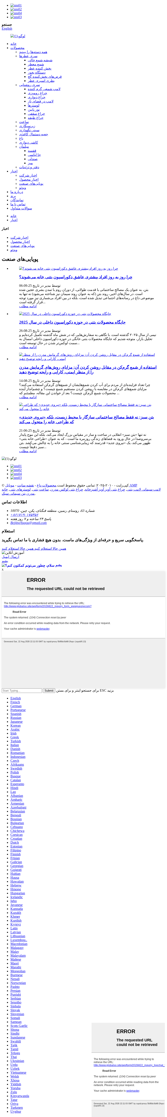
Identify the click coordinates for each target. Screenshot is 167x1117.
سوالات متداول (21, 208)
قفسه (32, 150)
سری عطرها (28, 56)
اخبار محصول (28, 179)
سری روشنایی (29, 85)
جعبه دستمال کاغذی (33, 134)
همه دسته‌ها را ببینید (33, 52)
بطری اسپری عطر (41, 81)
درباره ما (16, 192)
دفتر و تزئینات (29, 167)
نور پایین (34, 109)
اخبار (13, 171)
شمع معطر (36, 64)
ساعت (24, 122)
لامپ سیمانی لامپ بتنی (144, 489)
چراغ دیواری (36, 97)
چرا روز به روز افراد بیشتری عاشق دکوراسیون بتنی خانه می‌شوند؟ (75, 277)
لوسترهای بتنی (20, 489)
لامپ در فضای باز (40, 101)
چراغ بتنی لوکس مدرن (66, 489)
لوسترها (33, 105)
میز (30, 163)
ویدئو (22, 188)
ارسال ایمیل (10, 557)
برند (13, 196)
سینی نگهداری (29, 130)
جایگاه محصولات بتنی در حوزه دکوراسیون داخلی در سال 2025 (72, 322)
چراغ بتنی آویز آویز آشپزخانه (105, 489)
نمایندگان (16, 200)
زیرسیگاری (27, 126)
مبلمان (24, 146)
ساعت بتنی (40, 489)
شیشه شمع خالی (40, 60)
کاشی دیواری (28, 142)
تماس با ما (17, 204)
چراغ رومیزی (37, 93)
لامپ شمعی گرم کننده (44, 89)
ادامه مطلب (28, 306)
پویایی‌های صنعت (31, 183)
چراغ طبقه (35, 118)
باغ (21, 138)
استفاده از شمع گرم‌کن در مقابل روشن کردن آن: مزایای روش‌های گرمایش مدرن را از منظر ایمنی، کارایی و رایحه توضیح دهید (88, 369)
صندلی (33, 159)
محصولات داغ (46, 485)
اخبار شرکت (28, 175)
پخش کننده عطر (39, 68)
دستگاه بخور (36, 72)
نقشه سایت (25, 485)
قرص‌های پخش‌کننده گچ (45, 76)
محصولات (17, 48)
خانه (13, 43)
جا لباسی (34, 155)
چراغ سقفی (36, 113)
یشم (5, 561)
